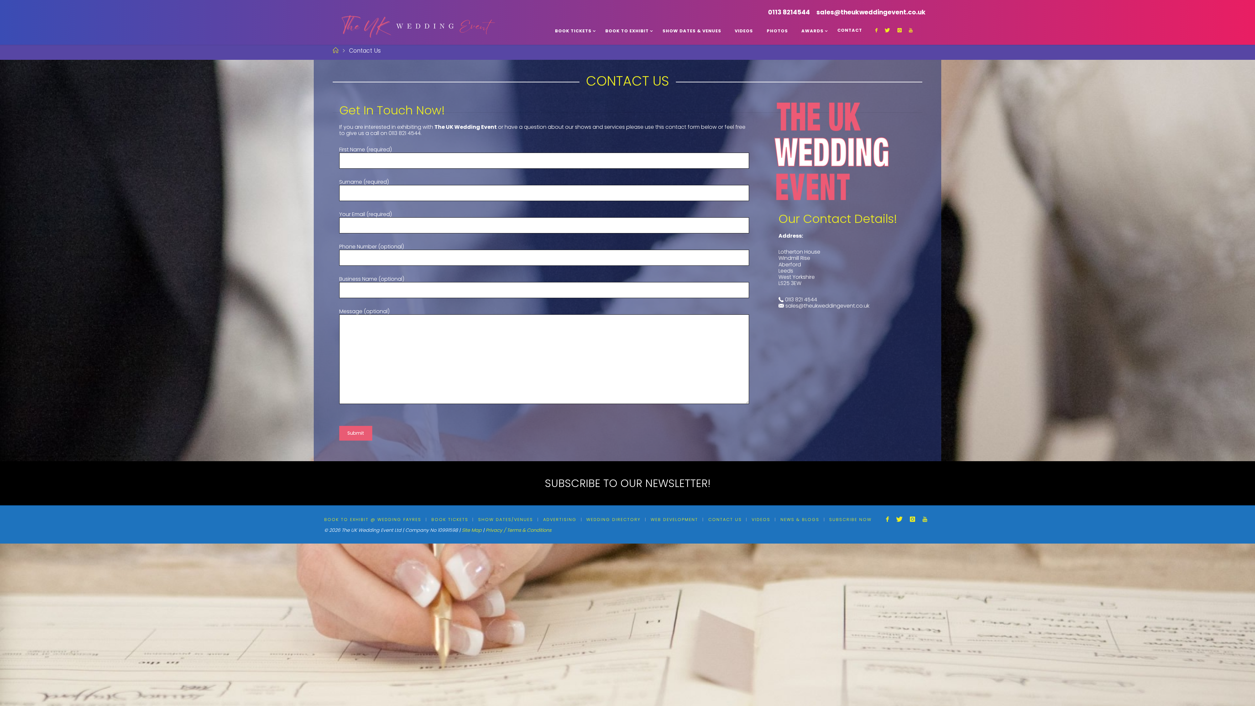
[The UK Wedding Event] (417, 22)
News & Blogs (799, 519)
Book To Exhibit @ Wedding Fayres (372, 519)
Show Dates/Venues (505, 519)
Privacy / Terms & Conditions (518, 530)
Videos (761, 519)
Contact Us (725, 519)
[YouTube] (910, 30)
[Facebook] (876, 30)
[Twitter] (887, 30)
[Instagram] (899, 30)
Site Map (472, 530)
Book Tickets (449, 519)
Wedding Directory (613, 519)
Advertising (560, 519)
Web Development (674, 519)
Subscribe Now (850, 519)
